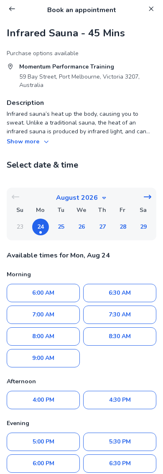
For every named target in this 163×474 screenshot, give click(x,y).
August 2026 (77, 197)
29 (143, 227)
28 (123, 227)
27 (102, 227)
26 (81, 227)
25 (61, 227)
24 (40, 227)
